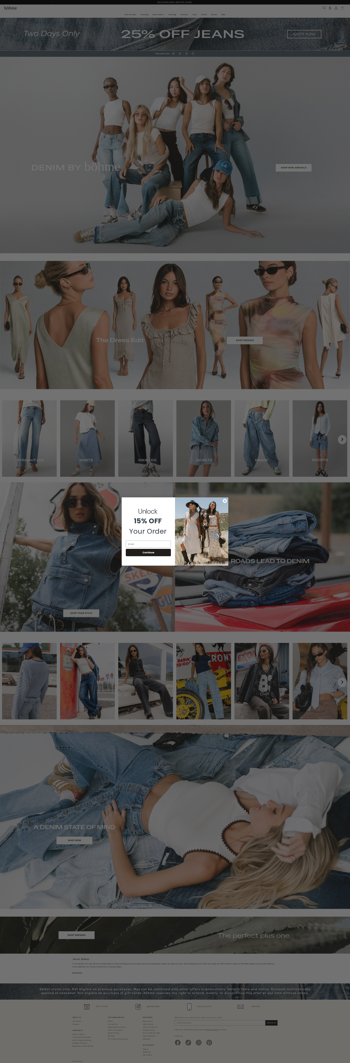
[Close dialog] (224, 500)
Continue (148, 552)
